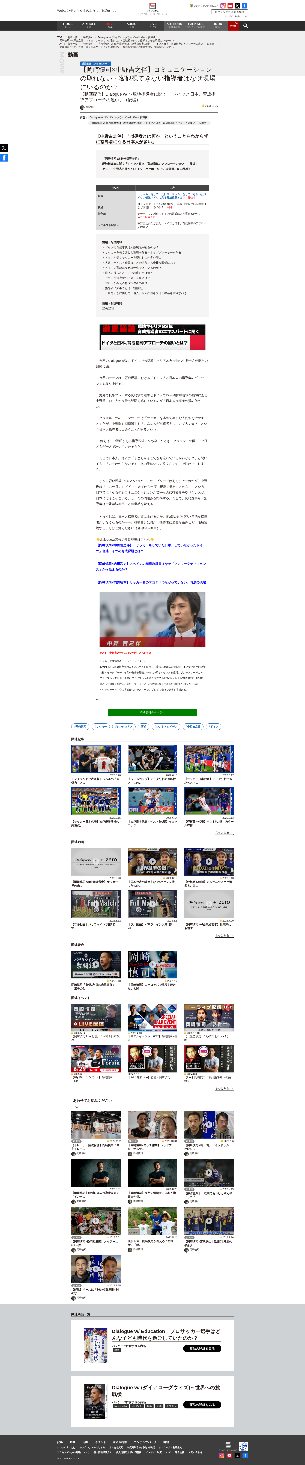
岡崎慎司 (88, 37)
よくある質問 (116, 1447)
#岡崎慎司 (80, 726)
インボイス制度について (236, 16)
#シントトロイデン (166, 726)
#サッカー (101, 726)
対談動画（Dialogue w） (96, 63)
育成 (143, 726)
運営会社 (179, 1452)
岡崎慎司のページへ (152, 712)
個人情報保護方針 (103, 1452)
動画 (72, 1442)
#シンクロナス (124, 726)
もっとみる (222, 832)
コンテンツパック (145, 1442)
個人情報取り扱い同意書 (128, 1452)
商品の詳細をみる (202, 1348)
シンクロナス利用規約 (170, 1447)
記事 (60, 1442)
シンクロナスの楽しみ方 (206, 5)
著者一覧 (72, 37)
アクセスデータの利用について (73, 1452)
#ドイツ (213, 726)
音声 (85, 1442)
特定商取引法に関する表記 (141, 1447)
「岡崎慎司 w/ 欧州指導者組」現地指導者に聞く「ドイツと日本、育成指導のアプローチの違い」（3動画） (157, 43)
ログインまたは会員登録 (229, 11)
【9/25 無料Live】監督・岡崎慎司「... (151, 1077)
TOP (59, 37)
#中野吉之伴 (193, 726)
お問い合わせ (195, 1452)
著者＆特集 (120, 1442)
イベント (100, 1442)
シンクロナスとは (66, 1447)
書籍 (166, 1442)
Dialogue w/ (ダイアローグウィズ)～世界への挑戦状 (127, 37)
